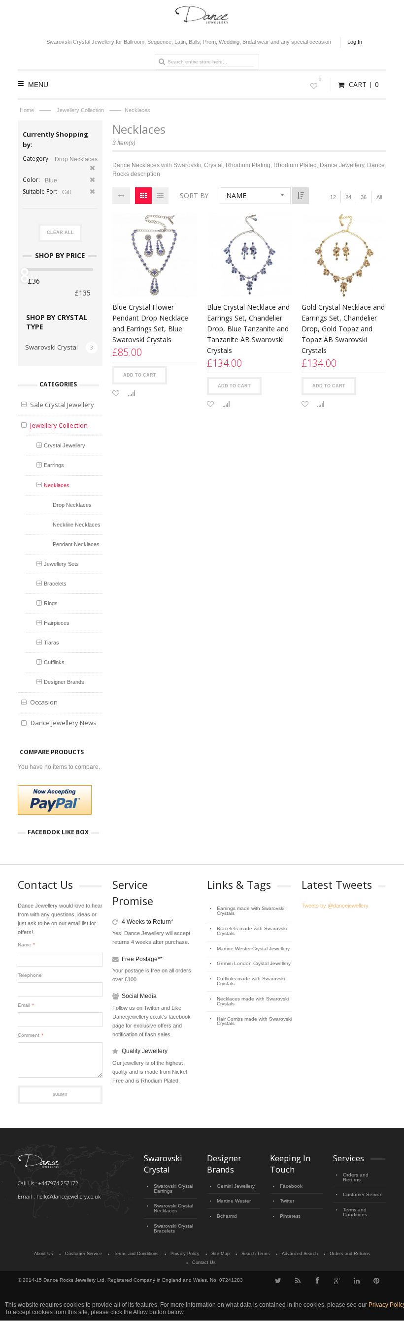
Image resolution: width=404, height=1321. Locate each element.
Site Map (220, 1253)
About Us (43, 1253)
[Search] (161, 61)
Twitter (287, 1201)
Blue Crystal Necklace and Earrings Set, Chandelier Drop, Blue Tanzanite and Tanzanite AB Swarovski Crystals (248, 328)
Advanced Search (300, 1253)
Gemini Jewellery (236, 1186)
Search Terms (255, 1253)
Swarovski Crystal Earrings (173, 1188)
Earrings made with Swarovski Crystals (250, 911)
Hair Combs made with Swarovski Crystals (254, 1021)
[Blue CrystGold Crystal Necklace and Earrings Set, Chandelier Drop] (344, 255)
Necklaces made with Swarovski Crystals (253, 1001)
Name (24, 944)
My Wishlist (320, 79)
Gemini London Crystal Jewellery (254, 963)
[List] (160, 195)
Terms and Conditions (355, 1212)
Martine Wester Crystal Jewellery (253, 948)
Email (24, 1005)
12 (333, 197)
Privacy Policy (185, 1253)
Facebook (291, 1186)
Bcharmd (227, 1216)
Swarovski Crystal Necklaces (173, 1208)
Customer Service (363, 1194)
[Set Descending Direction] (300, 195)
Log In (354, 42)
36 (364, 197)
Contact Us (204, 1262)
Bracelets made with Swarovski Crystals (252, 931)
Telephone (30, 975)
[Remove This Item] (92, 169)
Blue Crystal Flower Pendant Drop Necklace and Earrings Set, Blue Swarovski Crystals (150, 323)
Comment (28, 1035)
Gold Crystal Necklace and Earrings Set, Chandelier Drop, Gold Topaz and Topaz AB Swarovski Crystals (343, 328)
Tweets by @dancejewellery (335, 906)
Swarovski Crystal (51, 347)
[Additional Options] (55, 800)
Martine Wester (234, 1201)
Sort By (194, 195)
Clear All (60, 232)
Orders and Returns (356, 1177)
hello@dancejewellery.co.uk (68, 1196)
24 (348, 197)
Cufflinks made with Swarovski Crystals (251, 981)
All (379, 197)
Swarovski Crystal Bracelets (173, 1228)
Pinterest (290, 1216)
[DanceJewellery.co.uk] (202, 10)
